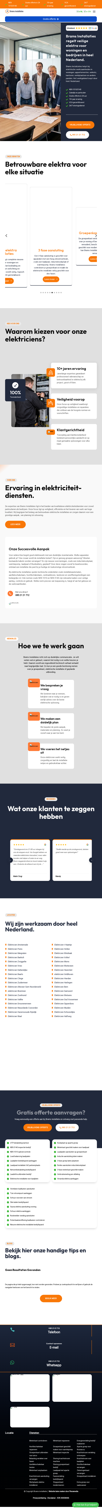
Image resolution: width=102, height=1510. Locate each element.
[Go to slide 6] (52, 292)
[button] (6, 235)
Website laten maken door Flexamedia (63, 1491)
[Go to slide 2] (43, 292)
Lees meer (49, 279)
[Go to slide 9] (58, 292)
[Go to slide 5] (50, 292)
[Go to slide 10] (61, 292)
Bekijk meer (51, 1298)
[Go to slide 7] (54, 292)
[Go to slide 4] (47, 292)
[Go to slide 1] (41, 292)
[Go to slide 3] (45, 292)
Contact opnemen (54, 1343)
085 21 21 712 (78, 135)
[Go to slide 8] (56, 292)
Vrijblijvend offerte (80, 125)
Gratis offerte (49, 18)
